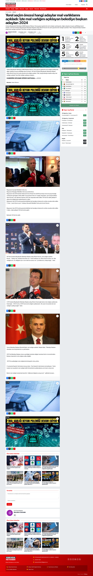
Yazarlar (83, 4)
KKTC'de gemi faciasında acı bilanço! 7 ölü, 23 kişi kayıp (82, 47)
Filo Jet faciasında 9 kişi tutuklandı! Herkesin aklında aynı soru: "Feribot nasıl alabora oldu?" (69, 55)
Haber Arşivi (30, 569)
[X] (71, 559)
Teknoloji (36, 8)
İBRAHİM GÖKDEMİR (20, 512)
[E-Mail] (15, 515)
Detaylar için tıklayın (74, 105)
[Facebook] (68, 559)
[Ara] (86, 5)
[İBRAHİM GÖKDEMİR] (10, 512)
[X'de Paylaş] (76, 33)
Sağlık (26, 8)
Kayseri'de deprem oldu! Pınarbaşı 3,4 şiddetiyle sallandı (82, 40)
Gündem (8, 8)
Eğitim (17, 8)
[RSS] (80, 559)
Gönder (9, 504)
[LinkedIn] (75, 559)
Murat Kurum (37, 256)
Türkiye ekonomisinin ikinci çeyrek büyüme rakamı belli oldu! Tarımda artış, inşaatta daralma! (83, 55)
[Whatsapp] (78, 559)
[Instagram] (73, 559)
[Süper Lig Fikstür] (85, 110)
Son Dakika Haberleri (12, 569)
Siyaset (31, 8)
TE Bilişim (85, 574)
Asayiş (12, 8)
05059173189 (38, 559)
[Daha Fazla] (81, 33)
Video (76, 4)
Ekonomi (22, 8)
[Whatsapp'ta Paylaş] (78, 33)
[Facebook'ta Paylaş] (73, 33)
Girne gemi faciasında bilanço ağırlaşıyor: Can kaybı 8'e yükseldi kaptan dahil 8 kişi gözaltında (69, 47)
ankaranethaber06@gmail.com (41, 562)
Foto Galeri (68, 4)
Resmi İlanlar (43, 8)
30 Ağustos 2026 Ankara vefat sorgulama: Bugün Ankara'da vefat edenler (69, 40)
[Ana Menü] (86, 9)
